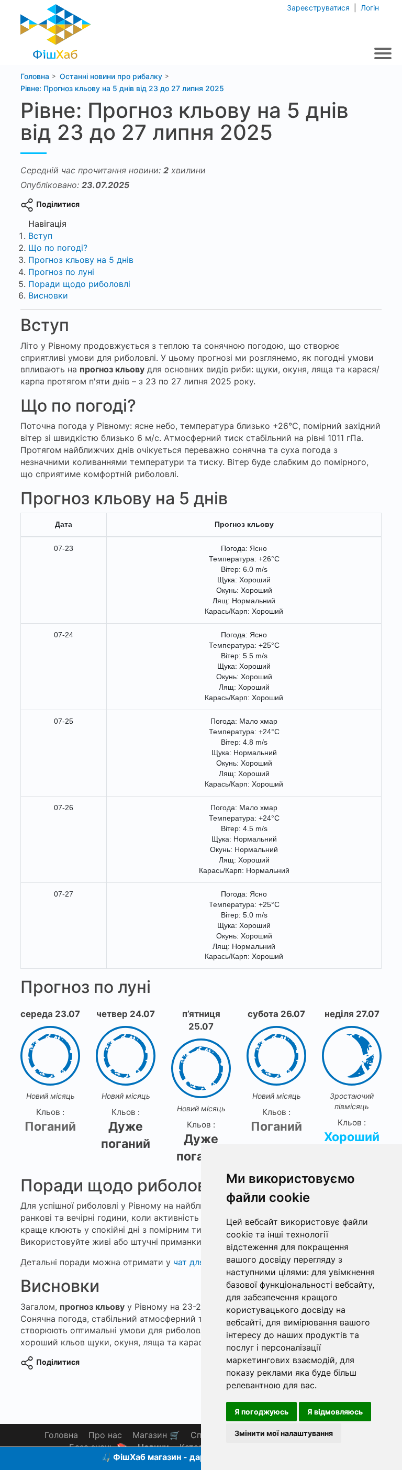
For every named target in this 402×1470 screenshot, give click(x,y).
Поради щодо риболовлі (79, 284)
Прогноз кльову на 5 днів (80, 260)
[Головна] (55, 28)
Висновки (48, 295)
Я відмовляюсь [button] (335, 1411)
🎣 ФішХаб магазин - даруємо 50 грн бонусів (194, 1457)
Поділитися (58, 204)
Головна (61, 1435)
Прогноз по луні (61, 272)
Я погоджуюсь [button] (261, 1411)
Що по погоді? (57, 247)
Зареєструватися (319, 7)
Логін (369, 7)
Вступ (40, 235)
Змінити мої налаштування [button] (283, 1433)
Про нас (105, 1435)
